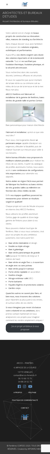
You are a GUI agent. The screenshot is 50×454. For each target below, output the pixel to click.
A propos (18, 392)
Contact (25, 408)
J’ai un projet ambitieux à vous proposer (25, 328)
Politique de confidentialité (25, 400)
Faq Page (32, 392)
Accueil (6, 21)
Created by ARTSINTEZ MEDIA (30, 449)
